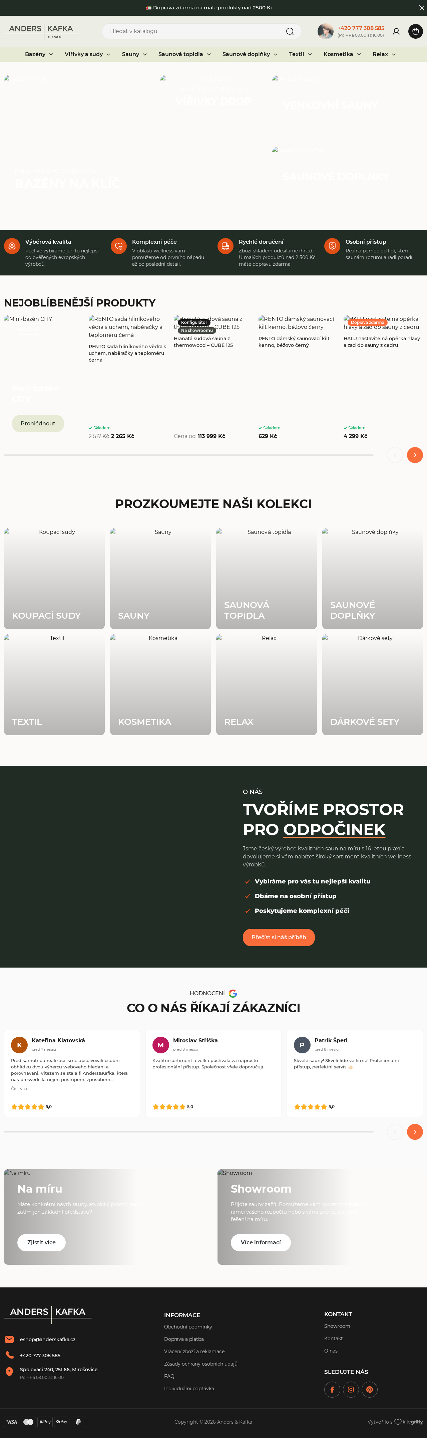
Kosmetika (338, 54)
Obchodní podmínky (188, 1327)
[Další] (415, 455)
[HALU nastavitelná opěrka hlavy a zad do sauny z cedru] (383, 377)
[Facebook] (332, 1390)
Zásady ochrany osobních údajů (201, 1364)
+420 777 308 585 (361, 28)
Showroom (337, 1326)
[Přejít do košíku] (415, 31)
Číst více (20, 1088)
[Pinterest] (370, 1390)
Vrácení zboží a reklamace (194, 1352)
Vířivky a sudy (84, 54)
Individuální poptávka (189, 1389)
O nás (331, 1351)
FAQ (169, 1376)
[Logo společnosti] (48, 1315)
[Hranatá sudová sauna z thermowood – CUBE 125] (213, 377)
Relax (380, 54)
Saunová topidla (180, 54)
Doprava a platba (184, 1339)
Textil (296, 54)
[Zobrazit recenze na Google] (233, 993)
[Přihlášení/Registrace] (396, 31)
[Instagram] (351, 1390)
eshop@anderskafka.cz (47, 1340)
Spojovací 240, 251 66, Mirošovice (59, 1370)
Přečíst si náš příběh (279, 937)
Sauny (130, 54)
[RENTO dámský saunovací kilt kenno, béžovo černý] (298, 377)
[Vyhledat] (290, 31)
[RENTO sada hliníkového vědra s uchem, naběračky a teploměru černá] (128, 377)
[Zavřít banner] (422, 8)
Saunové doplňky (246, 54)
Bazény (35, 54)
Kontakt (333, 1339)
